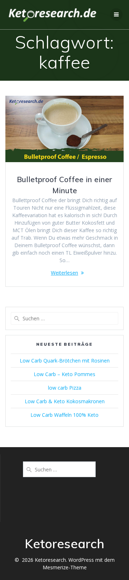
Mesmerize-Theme (65, 567)
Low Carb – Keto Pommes (64, 374)
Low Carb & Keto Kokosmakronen (65, 401)
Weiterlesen (64, 272)
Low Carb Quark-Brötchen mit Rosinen (65, 360)
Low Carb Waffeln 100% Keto (64, 414)
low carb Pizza (64, 387)
